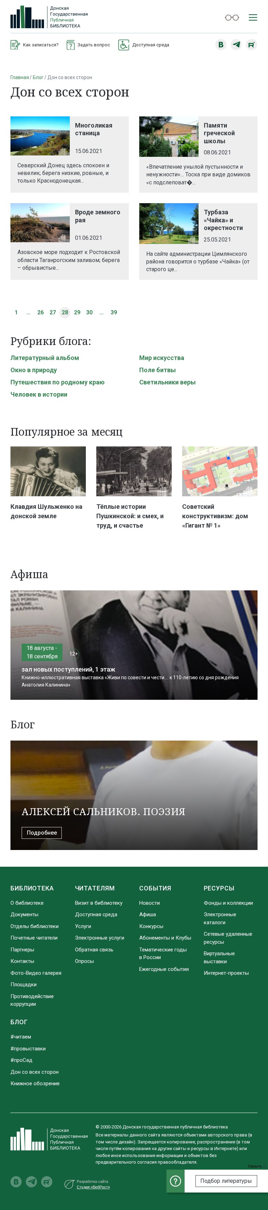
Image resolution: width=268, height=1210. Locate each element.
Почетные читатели (34, 938)
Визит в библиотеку (98, 903)
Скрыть (255, 1166)
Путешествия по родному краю (57, 382)
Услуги (83, 926)
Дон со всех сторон (34, 1072)
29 (77, 312)
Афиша (147, 914)
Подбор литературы (226, 1181)
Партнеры (22, 950)
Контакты (22, 961)
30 (89, 312)
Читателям (95, 888)
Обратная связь (94, 950)
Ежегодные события (164, 969)
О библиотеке (27, 903)
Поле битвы (157, 370)
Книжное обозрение (35, 1083)
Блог (38, 77)
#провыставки (28, 1049)
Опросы (84, 961)
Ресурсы (219, 888)
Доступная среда (96, 914)
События (155, 888)
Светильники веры (167, 382)
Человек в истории (38, 394)
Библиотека (32, 888)
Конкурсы (151, 926)
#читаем (20, 1037)
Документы (24, 914)
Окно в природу (33, 370)
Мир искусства (161, 357)
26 (40, 312)
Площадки (23, 984)
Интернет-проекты (226, 973)
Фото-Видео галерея (35, 973)
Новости (149, 903)
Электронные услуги (99, 938)
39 (114, 312)
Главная (19, 77)
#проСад (21, 1060)
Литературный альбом (44, 357)
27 (53, 312)
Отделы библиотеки (34, 926)
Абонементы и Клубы (165, 938)
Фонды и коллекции (228, 903)
